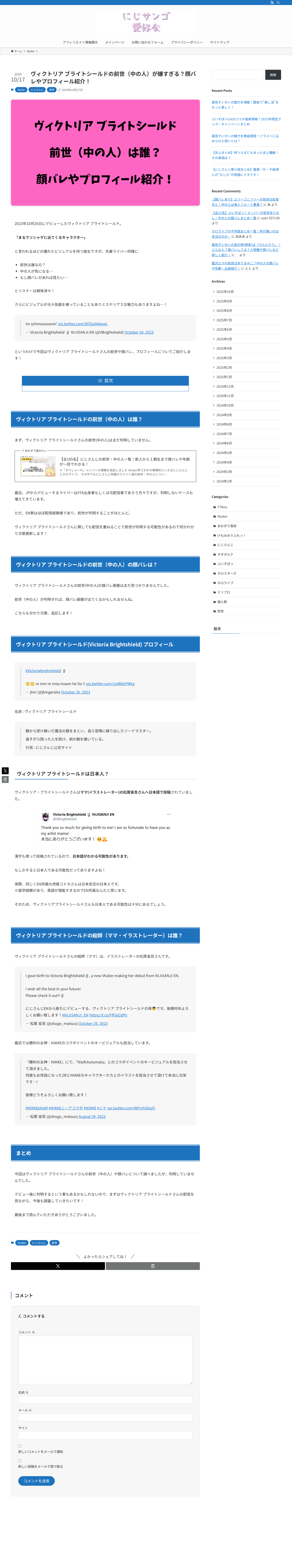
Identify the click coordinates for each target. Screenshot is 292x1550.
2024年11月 (225, 395)
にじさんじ (37, 89)
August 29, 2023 (92, 1116)
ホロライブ (225, 582)
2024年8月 (224, 424)
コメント (26, 1332)
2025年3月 (224, 358)
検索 (273, 74)
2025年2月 (224, 367)
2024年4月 (224, 462)
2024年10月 (225, 405)
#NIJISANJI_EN (75, 1015)
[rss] (272, 2)
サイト (23, 1427)
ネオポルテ (225, 554)
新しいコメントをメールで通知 (40, 1451)
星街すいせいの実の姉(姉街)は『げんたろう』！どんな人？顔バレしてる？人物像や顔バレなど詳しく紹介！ (246, 249)
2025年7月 (224, 320)
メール (25, 1410)
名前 (23, 1392)
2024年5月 (224, 452)
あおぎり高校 (227, 526)
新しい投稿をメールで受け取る (40, 1466)
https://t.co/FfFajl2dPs (108, 1015)
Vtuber (21, 89)
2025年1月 (224, 376)
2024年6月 (224, 443)
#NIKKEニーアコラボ (66, 1108)
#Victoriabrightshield (43, 670)
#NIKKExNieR (37, 1108)
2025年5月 (224, 339)
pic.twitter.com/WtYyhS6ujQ (131, 1108)
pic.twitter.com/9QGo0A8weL (83, 323)
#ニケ (102, 1108)
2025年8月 (224, 310)
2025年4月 (224, 348)
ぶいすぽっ (225, 563)
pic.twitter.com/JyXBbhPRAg (110, 683)
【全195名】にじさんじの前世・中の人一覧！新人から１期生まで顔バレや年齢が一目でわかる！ (125, 461)
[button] (58, 1266)
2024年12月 (225, 386)
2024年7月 (224, 433)
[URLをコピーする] (153, 1266)
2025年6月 (224, 329)
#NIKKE (90, 1108)
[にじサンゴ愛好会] (146, 21)
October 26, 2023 (139, 332)
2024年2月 (224, 481)
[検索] (278, 2)
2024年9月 (224, 415)
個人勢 (222, 601)
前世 (51, 89)
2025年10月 (225, 291)
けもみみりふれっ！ (231, 535)
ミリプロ (223, 592)
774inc (222, 507)
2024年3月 (224, 471)
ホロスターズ (226, 573)
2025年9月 (224, 301)
